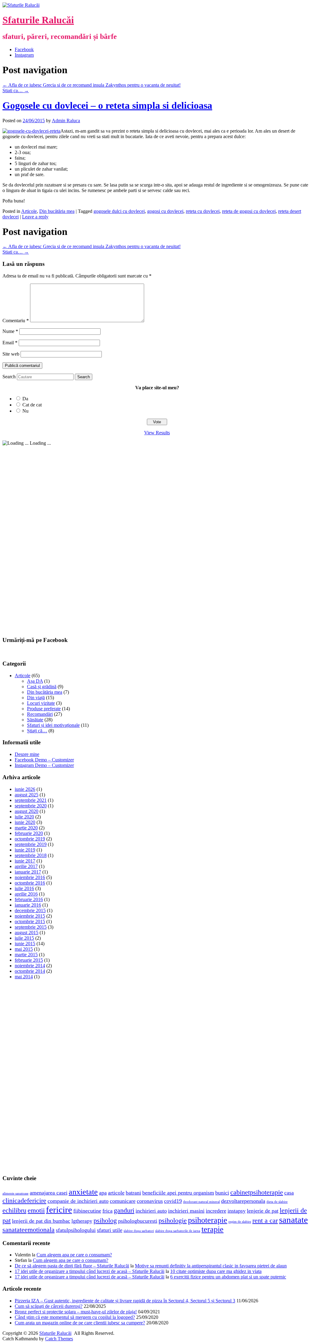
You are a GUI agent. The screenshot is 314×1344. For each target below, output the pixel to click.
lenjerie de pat (262, 1211)
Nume (10, 331)
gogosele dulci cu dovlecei (119, 211)
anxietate (83, 1191)
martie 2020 (26, 827)
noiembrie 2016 (30, 877)
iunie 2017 (25, 860)
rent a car (265, 1220)
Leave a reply (35, 216)
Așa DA (35, 681)
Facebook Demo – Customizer (44, 759)
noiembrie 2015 (30, 916)
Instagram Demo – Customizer (44, 765)
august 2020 (26, 811)
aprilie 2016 (26, 894)
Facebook (24, 49)
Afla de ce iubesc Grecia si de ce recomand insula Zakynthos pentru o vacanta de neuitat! (91, 85)
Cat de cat (32, 404)
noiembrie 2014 (30, 965)
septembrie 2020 (31, 805)
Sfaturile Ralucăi (38, 19)
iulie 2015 (24, 938)
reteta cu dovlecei (203, 211)
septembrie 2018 (31, 855)
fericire (59, 1209)
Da (25, 398)
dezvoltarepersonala (243, 1201)
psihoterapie (207, 1220)
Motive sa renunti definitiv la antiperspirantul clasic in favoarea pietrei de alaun (211, 1265)
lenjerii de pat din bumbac (41, 1221)
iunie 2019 (25, 849)
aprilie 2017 (26, 866)
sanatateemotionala (28, 1229)
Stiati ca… (15, 90)
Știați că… (37, 730)
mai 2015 (24, 949)
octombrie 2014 (30, 971)
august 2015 (26, 932)
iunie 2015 (25, 943)
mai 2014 (24, 976)
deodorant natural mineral (201, 1201)
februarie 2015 (29, 960)
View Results (157, 432)
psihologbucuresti (137, 1221)
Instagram (24, 55)
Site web (10, 354)
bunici (222, 1193)
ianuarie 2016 (28, 905)
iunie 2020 (25, 822)
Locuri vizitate (41, 703)
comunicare (123, 1201)
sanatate (293, 1220)
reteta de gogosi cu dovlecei (249, 211)
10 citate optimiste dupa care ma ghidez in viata (216, 1271)
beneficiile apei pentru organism (178, 1193)
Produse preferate (44, 708)
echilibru (14, 1210)
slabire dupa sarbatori (139, 1231)
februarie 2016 (29, 899)
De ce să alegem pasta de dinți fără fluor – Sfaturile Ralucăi (72, 1265)
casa (289, 1193)
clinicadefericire (24, 1200)
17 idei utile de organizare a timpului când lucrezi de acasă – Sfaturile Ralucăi (89, 1271)
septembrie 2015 (31, 927)
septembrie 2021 (31, 800)
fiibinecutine (87, 1211)
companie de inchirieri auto (78, 1201)
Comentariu (15, 320)
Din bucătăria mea (57, 211)
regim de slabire (239, 1221)
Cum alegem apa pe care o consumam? (74, 1254)
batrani (133, 1193)
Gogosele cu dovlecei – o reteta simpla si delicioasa (107, 105)
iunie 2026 (25, 789)
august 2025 (26, 794)
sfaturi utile (109, 1230)
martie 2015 (26, 954)
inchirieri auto (151, 1211)
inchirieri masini (186, 1211)
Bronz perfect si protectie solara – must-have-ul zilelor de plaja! (76, 1311)
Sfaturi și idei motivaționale (53, 725)
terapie (212, 1229)
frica (107, 1211)
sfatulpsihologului (76, 1230)
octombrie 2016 (30, 882)
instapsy (237, 1211)
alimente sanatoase (15, 1193)
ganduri (124, 1210)
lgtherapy (81, 1221)
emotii (36, 1210)
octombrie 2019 (30, 838)
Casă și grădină (41, 686)
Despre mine (27, 754)
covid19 (173, 1201)
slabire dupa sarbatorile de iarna (177, 1231)
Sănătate (35, 719)
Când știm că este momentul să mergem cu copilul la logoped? (75, 1317)
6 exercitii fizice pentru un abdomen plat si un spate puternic (228, 1276)
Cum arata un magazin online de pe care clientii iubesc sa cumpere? (80, 1322)
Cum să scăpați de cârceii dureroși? (48, 1306)
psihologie (173, 1220)
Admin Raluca (66, 120)
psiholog (105, 1220)
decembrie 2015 (30, 910)
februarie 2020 (29, 833)
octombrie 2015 (30, 921)
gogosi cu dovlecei (165, 211)
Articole (29, 211)
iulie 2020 (24, 816)
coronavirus (150, 1201)
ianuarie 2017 (28, 871)
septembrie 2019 (31, 844)
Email (9, 342)
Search (9, 376)
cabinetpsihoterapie (256, 1192)
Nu (25, 410)
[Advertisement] (48, 538)
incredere (216, 1211)
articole (116, 1193)
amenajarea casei (48, 1193)
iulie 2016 (24, 888)
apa (103, 1193)
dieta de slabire (277, 1201)
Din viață (36, 697)
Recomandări (40, 714)
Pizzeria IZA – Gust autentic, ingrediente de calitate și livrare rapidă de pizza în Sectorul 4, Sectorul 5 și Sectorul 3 (125, 1300)
